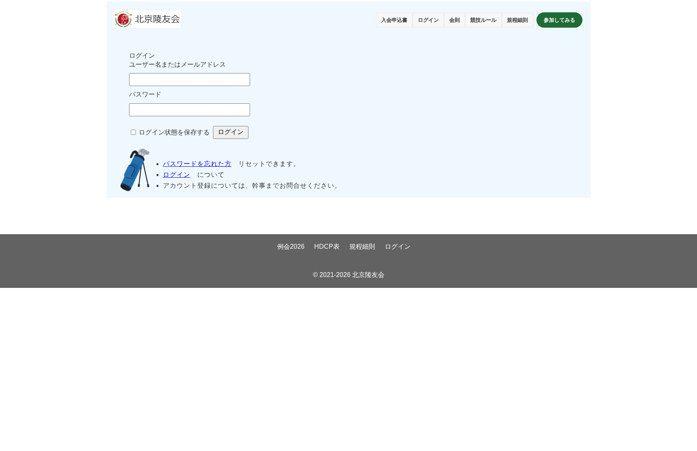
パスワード (145, 94)
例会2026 (291, 246)
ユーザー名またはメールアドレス (177, 64)
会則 (454, 20)
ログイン (428, 20)
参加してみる (559, 20)
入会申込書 (394, 20)
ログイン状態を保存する (174, 132)
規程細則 (517, 20)
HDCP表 (327, 246)
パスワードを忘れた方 (197, 163)
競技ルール (483, 20)
